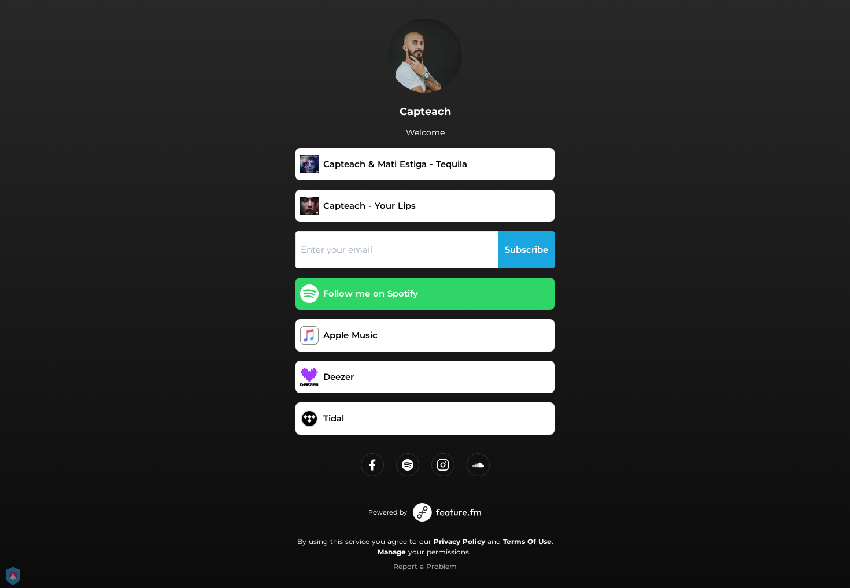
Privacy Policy (459, 541)
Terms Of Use (527, 541)
